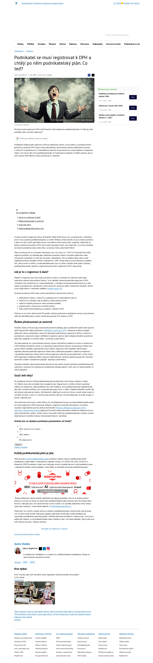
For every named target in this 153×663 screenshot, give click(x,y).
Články (20, 44)
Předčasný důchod (41, 649)
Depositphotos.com (62, 120)
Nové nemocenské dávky (64, 649)
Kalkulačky (98, 44)
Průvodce (84, 44)
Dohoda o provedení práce (23, 638)
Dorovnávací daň (20, 645)
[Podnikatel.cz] (17, 3)
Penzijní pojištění (40, 652)
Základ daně (102, 638)
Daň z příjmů (102, 642)
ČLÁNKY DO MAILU (131, 3)
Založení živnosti (83, 638)
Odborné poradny (125, 652)
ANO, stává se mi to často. (30, 429)
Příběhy (30, 44)
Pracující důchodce (41, 656)
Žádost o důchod (41, 645)
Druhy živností (82, 642)
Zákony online (124, 642)
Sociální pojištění (41, 638)
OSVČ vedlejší (81, 656)
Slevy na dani (102, 645)
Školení (52, 44)
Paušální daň (18, 656)
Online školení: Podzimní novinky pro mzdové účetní (42, 3)
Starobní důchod (40, 642)
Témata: (17, 562)
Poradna (41, 44)
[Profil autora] (18, 550)
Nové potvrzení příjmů (63, 642)
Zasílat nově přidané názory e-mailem (27, 534)
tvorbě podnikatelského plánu (37, 459)
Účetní (63, 44)
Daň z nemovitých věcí (21, 649)
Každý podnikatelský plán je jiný (31, 228)
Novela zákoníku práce (64, 645)
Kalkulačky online (125, 638)
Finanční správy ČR (54, 288)
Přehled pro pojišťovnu (105, 652)
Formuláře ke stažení (126, 649)
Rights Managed (87, 120)
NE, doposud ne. (25, 440)
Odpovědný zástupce (84, 652)
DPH (25, 562)
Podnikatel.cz (19, 51)
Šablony (73, 44)
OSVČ (32, 562)
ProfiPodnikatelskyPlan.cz (60, 506)
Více (133, 97)
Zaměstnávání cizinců (63, 656)
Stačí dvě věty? (25, 225)
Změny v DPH (18, 652)
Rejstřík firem (123, 656)
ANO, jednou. (24, 434)
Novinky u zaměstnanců (64, 652)
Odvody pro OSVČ (20, 642)
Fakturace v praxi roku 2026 (111, 105)
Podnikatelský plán (83, 645)
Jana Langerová (20, 75)
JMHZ (58, 638)
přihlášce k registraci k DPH (55, 330)
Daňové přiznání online (106, 656)
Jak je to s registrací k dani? (30, 217)
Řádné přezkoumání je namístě (31, 221)
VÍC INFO (117, 3)
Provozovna (81, 649)
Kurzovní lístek (113, 44)
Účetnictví (29, 51)
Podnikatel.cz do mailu (134, 44)
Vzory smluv (123, 645)
